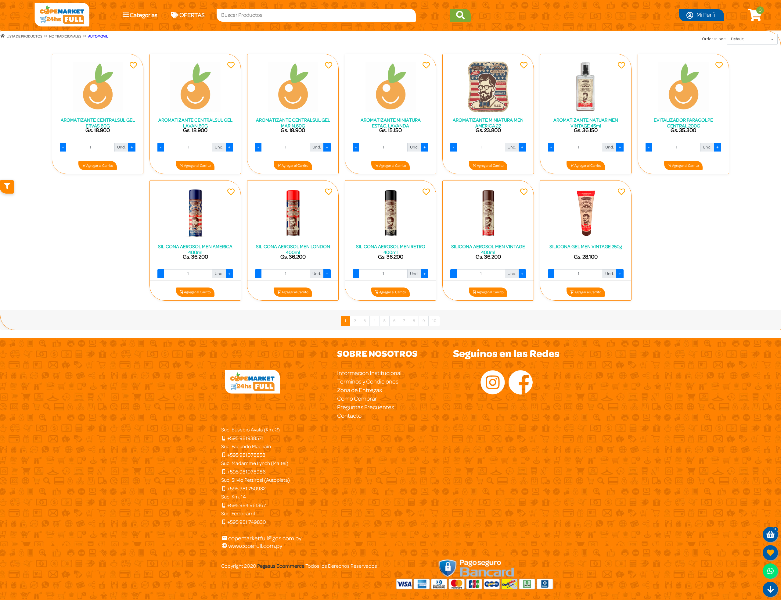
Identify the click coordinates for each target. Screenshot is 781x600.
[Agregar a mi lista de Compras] (133, 66)
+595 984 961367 (246, 505)
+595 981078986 (246, 471)
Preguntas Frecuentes (365, 407)
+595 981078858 (245, 455)
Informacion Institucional (369, 373)
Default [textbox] (737, 39)
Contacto (349, 416)
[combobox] (752, 39)
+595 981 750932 (246, 488)
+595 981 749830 (246, 522)
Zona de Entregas (359, 390)
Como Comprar (357, 399)
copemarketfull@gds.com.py (264, 538)
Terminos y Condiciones (367, 382)
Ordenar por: (714, 38)
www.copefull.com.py (254, 546)
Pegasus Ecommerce (280, 566)
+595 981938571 (245, 438)
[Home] (2, 36)
